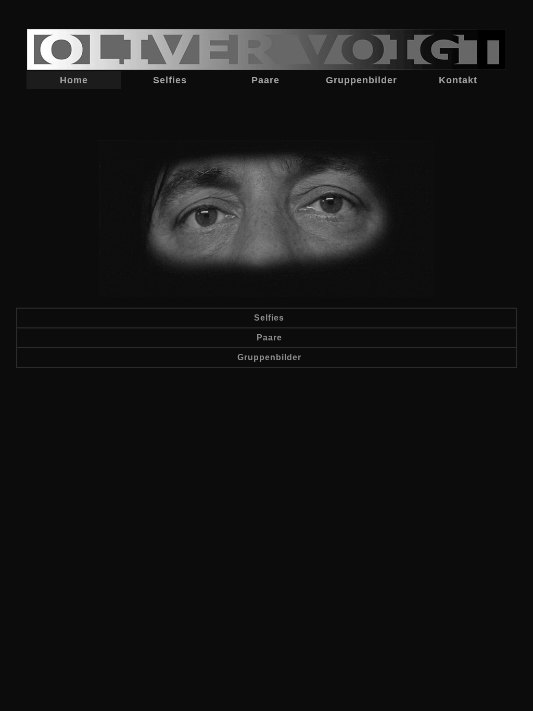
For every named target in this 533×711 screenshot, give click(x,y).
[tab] (266, 318)
